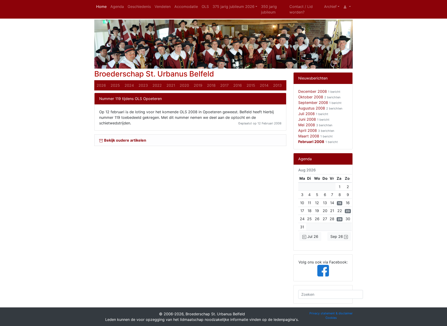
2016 (237, 85)
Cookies (331, 317)
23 (348, 211)
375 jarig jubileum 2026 (233, 6)
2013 (277, 85)
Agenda (117, 6)
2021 (170, 85)
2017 (224, 85)
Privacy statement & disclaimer (331, 313)
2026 (101, 85)
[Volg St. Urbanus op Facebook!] (323, 270)
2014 (264, 85)
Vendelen (163, 6)
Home (101, 6)
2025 (115, 85)
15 (339, 203)
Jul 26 (312, 236)
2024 (129, 85)
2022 (157, 85)
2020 (184, 85)
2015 (251, 85)
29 (340, 219)
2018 (211, 85)
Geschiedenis (139, 6)
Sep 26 (337, 236)
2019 (198, 85)
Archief (330, 6)
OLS (205, 6)
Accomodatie (186, 6)
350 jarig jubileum (269, 9)
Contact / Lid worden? (301, 9)
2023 (143, 85)
